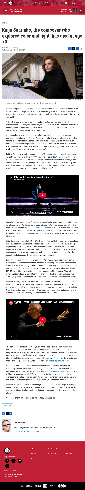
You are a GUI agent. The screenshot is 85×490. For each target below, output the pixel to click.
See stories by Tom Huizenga (26, 431)
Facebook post (28, 114)
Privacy (68, 449)
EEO (32, 458)
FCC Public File (70, 453)
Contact (33, 453)
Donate (76, 3)
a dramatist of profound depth (57, 361)
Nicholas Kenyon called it (41, 228)
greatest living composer (62, 371)
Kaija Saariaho (27, 109)
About (33, 449)
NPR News (5, 23)
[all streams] (82, 10)
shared (52, 114)
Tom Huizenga (13, 48)
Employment (52, 449)
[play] (5, 10)
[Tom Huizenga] (6, 425)
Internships (52, 453)
